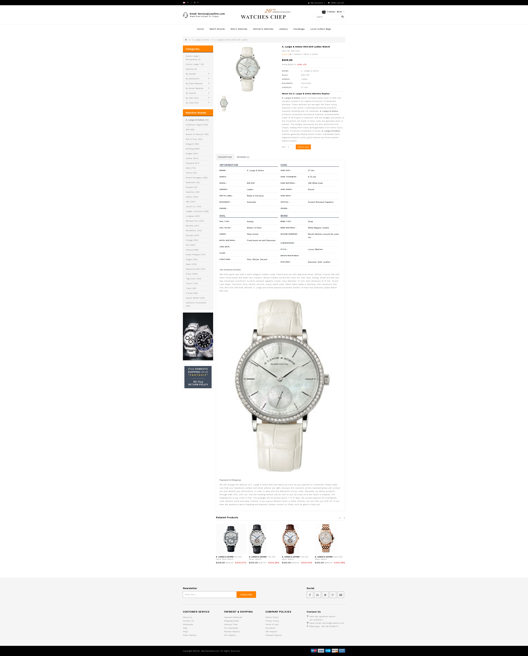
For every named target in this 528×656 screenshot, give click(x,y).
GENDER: (286, 79)
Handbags (299, 29)
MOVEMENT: (287, 83)
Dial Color (225, 228)
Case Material (288, 183)
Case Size (285, 170)
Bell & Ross (191, 139)
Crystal (285, 202)
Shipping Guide (231, 621)
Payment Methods (233, 617)
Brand (223, 170)
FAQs (185, 631)
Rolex (188, 274)
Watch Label (226, 196)
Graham (189, 187)
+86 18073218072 (329, 626)
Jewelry (283, 29)
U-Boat (189, 293)
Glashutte (190, 182)
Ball (188, 129)
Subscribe (246, 594)
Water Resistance (290, 256)
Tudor (189, 288)
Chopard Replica (273, 635)
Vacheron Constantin (196, 303)
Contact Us (188, 621)
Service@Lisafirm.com (333, 623)
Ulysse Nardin (192, 298)
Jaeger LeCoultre (194, 211)
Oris (187, 245)
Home (200, 29)
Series (223, 177)
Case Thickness (288, 177)
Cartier (189, 158)
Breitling (190, 149)
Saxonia (189, 69)
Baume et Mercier (194, 134)
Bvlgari (189, 153)
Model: (285, 75)
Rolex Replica (189, 635)
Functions (225, 259)
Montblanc (191, 230)
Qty (283, 147)
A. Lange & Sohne (200, 40)
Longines (190, 216)
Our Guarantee (231, 628)
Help (185, 628)
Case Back (286, 196)
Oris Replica (230, 635)
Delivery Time (231, 624)
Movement (225, 202)
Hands (223, 234)
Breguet (190, 144)
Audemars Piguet (194, 125)
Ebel (188, 168)
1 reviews (297, 54)
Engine (223, 208)
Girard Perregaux (194, 177)
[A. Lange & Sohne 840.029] (247, 69)
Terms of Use (271, 624)
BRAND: (285, 71)
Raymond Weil (193, 269)
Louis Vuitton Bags (320, 29)
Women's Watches (263, 29)
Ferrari (189, 173)
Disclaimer (270, 628)
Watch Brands (217, 29)
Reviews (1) (243, 157)
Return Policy (272, 617)
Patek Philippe (193, 254)
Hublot (189, 197)
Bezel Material (227, 240)
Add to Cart (303, 147)
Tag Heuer (191, 278)
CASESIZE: (287, 87)
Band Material (288, 228)
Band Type (286, 221)
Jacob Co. (191, 206)
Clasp (222, 253)
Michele (189, 226)
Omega (189, 240)
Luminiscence (287, 243)
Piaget (189, 259)
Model (223, 183)
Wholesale (188, 624)
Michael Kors (192, 221)
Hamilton (190, 192)
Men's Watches (239, 29)
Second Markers (289, 234)
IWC (188, 202)
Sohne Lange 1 (193, 64)
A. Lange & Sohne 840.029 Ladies (231, 40)
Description (225, 157)
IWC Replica (271, 631)
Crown (284, 208)
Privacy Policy (272, 621)
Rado (188, 264)
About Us (187, 617)
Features (285, 262)
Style (284, 249)
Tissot (189, 283)
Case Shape (286, 189)
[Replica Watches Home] (264, 14)
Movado (190, 235)
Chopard (190, 163)
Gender (223, 189)
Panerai (189, 250)
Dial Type (224, 221)
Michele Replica (232, 631)
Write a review (311, 54)
